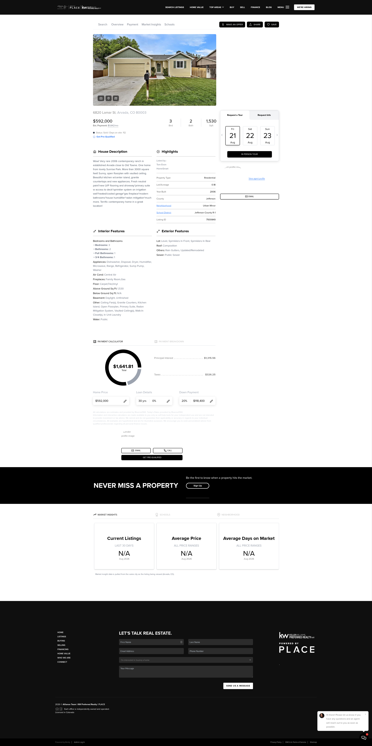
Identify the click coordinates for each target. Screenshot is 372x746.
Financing (62, 649)
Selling (61, 645)
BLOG (269, 7)
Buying (61, 641)
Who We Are (63, 658)
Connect (62, 662)
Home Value (197, 7)
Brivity (67, 742)
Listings (61, 636)
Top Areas (215, 7)
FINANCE (255, 7)
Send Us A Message (238, 686)
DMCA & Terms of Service (295, 742)
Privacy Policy (275, 742)
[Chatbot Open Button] (364, 738)
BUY (232, 7)
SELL (242, 7)
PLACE (102, 704)
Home (60, 632)
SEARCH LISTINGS (174, 7)
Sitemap (313, 742)
